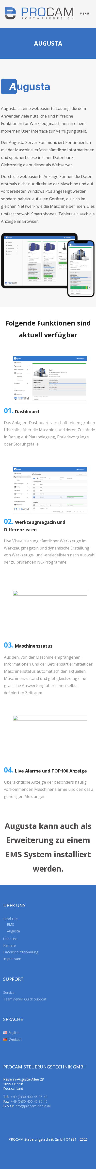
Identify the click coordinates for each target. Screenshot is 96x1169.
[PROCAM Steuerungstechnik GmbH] (39, 25)
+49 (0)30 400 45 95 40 (29, 1096)
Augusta (13, 931)
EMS (10, 924)
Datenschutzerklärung (20, 952)
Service (9, 992)
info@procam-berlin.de (33, 1106)
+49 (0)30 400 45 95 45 (29, 1101)
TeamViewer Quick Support (25, 999)
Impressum (12, 958)
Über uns (10, 938)
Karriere (9, 945)
